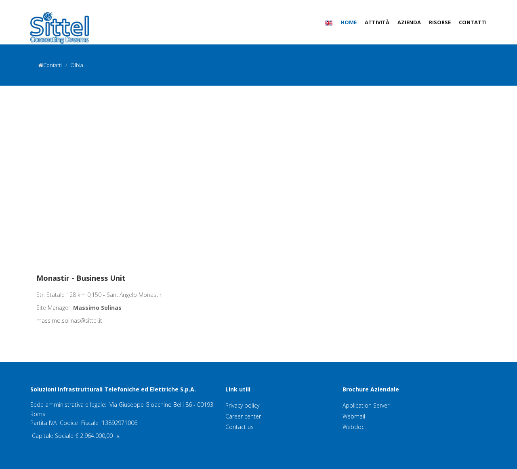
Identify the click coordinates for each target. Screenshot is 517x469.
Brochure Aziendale (371, 389)
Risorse (440, 22)
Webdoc (353, 427)
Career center (243, 416)
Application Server (366, 405)
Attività (377, 22)
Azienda (409, 22)
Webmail (354, 416)
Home (348, 22)
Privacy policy (242, 405)
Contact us (239, 427)
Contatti (473, 22)
